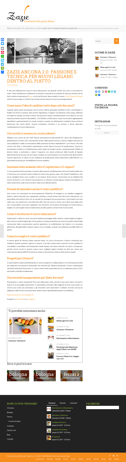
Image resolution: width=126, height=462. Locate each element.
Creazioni (10, 426)
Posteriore (79, 374)
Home (49, 28)
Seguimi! (107, 133)
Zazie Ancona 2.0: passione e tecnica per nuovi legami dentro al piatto (42, 28)
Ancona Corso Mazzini (66, 28)
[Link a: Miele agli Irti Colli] (51, 320)
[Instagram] (113, 456)
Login (68, 456)
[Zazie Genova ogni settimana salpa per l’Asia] (124, 231)
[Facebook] (110, 456)
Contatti (10, 439)
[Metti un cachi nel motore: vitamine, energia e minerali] (2, 231)
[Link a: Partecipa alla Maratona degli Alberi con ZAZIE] (51, 346)
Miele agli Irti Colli (64, 321)
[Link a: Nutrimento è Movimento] (51, 337)
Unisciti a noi (11, 430)
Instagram (31, 299)
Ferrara (9, 417)
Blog (8, 435)
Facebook (19, 299)
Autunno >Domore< (17, 341)
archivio (55, 28)
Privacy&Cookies (12, 456)
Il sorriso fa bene (14, 421)
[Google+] (2, 45)
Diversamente (60, 456)
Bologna (10, 412)
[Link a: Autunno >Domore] (25, 325)
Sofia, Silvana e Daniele (74, 96)
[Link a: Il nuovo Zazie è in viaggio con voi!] (51, 355)
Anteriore (10, 374)
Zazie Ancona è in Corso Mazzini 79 (20, 295)
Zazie (31, 96)
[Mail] (117, 456)
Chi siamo (10, 408)
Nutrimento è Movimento (67, 338)
